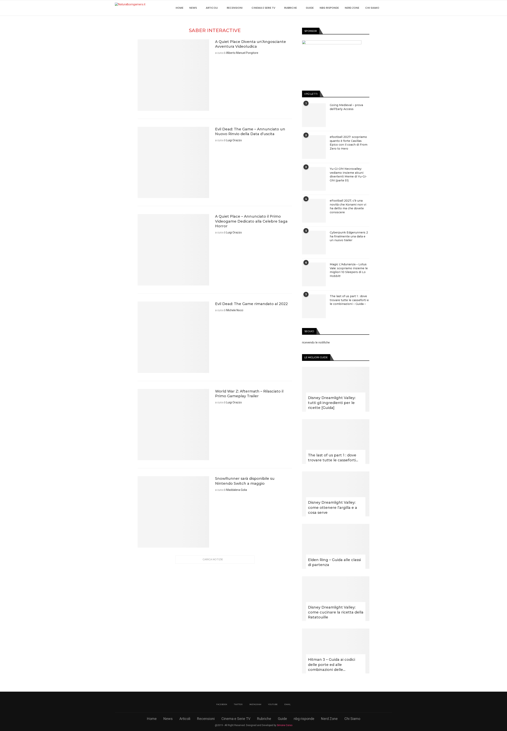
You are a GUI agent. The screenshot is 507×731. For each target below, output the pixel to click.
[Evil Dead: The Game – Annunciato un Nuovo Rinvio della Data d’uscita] (173, 162)
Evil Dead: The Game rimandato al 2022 (251, 304)
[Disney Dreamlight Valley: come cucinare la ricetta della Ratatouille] (335, 598)
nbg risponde (329, 8)
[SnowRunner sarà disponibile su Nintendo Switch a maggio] (173, 512)
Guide (310, 8)
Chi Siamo (372, 8)
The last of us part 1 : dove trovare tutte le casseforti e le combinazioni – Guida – (349, 300)
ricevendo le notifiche (316, 342)
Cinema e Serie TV (263, 8)
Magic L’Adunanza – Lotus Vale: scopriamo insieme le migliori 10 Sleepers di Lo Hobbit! (349, 270)
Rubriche (290, 8)
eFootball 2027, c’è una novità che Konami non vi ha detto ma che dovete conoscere (348, 206)
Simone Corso (284, 725)
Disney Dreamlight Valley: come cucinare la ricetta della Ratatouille (335, 612)
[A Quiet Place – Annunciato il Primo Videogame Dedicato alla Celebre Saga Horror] (173, 249)
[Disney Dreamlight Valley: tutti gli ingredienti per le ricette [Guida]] (335, 389)
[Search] (390, 8)
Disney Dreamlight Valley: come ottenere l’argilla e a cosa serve (332, 507)
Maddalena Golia (236, 489)
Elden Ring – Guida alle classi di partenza (334, 562)
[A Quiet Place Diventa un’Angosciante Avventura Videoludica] (173, 75)
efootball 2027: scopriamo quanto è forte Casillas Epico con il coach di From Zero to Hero (348, 142)
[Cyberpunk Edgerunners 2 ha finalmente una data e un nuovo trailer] (314, 242)
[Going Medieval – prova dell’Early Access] (314, 115)
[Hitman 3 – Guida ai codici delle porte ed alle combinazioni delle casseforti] (335, 651)
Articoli (212, 8)
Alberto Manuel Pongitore (242, 52)
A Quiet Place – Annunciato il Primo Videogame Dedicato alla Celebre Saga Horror (251, 221)
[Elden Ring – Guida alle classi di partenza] (335, 546)
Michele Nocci (234, 310)
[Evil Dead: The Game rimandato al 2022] (173, 337)
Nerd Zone (352, 8)
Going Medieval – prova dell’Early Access (346, 107)
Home (179, 8)
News (193, 8)
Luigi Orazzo (234, 140)
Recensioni (235, 8)
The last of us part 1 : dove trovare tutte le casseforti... (333, 457)
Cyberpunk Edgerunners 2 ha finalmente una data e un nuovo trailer (349, 236)
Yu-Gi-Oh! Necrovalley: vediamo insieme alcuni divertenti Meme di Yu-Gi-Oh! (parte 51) (348, 174)
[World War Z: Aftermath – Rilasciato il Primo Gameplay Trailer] (173, 424)
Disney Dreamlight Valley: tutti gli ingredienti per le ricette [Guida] (331, 403)
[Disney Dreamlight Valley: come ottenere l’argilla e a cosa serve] (335, 493)
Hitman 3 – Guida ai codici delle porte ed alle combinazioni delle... (331, 664)
